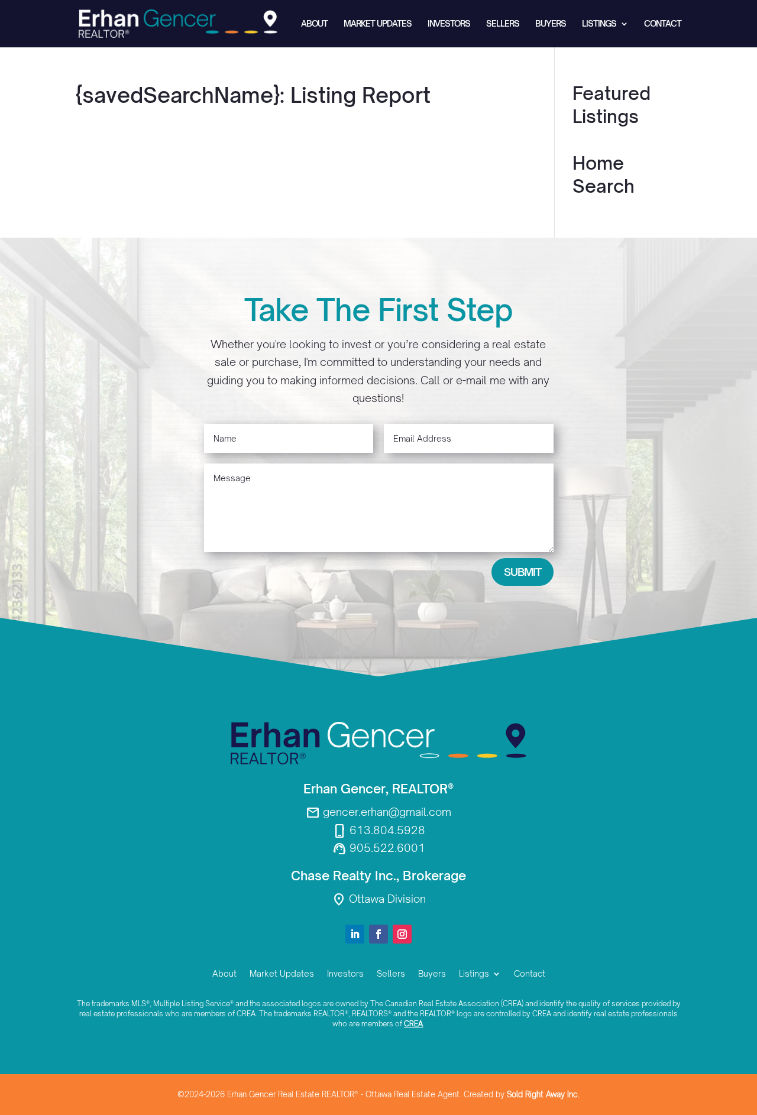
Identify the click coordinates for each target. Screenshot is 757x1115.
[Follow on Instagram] (402, 934)
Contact (662, 24)
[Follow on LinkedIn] (354, 934)
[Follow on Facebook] (378, 934)
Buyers (550, 24)
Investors (449, 24)
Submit (522, 571)
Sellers (502, 24)
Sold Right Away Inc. (543, 1094)
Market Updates (378, 24)
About (314, 24)
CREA (413, 1023)
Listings (599, 24)
